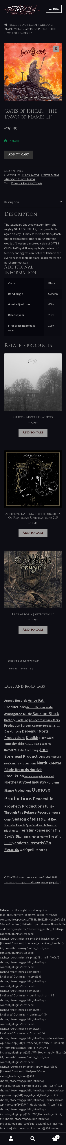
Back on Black (45, 713)
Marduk (44, 763)
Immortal (10, 750)
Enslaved (29, 744)
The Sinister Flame (35, 836)
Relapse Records (37, 812)
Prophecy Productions (24, 806)
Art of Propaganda (39, 707)
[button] (56, 49)
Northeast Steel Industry (25, 782)
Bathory (9, 720)
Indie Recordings (29, 750)
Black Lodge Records (30, 720)
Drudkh (32, 737)
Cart (51, 1135)
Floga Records (43, 744)
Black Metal (28, 25)
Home (12, 25)
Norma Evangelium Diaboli (39, 776)
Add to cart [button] (33, 432)
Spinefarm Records (36, 825)
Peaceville (43, 799)
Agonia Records (15, 700)
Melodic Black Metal (19, 179)
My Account (11, 1139)
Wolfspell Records (33, 850)
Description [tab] (11, 202)
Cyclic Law (55, 726)
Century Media (41, 725)
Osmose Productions (26, 183)
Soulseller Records (14, 825)
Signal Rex (48, 819)
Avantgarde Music (18, 714)
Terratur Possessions (37, 830)
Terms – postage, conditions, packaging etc (31, 882)
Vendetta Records (28, 842)
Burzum (26, 725)
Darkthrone (12, 731)
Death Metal (50, 175)
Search (33, 1139)
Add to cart (18, 154)
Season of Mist (26, 819)
